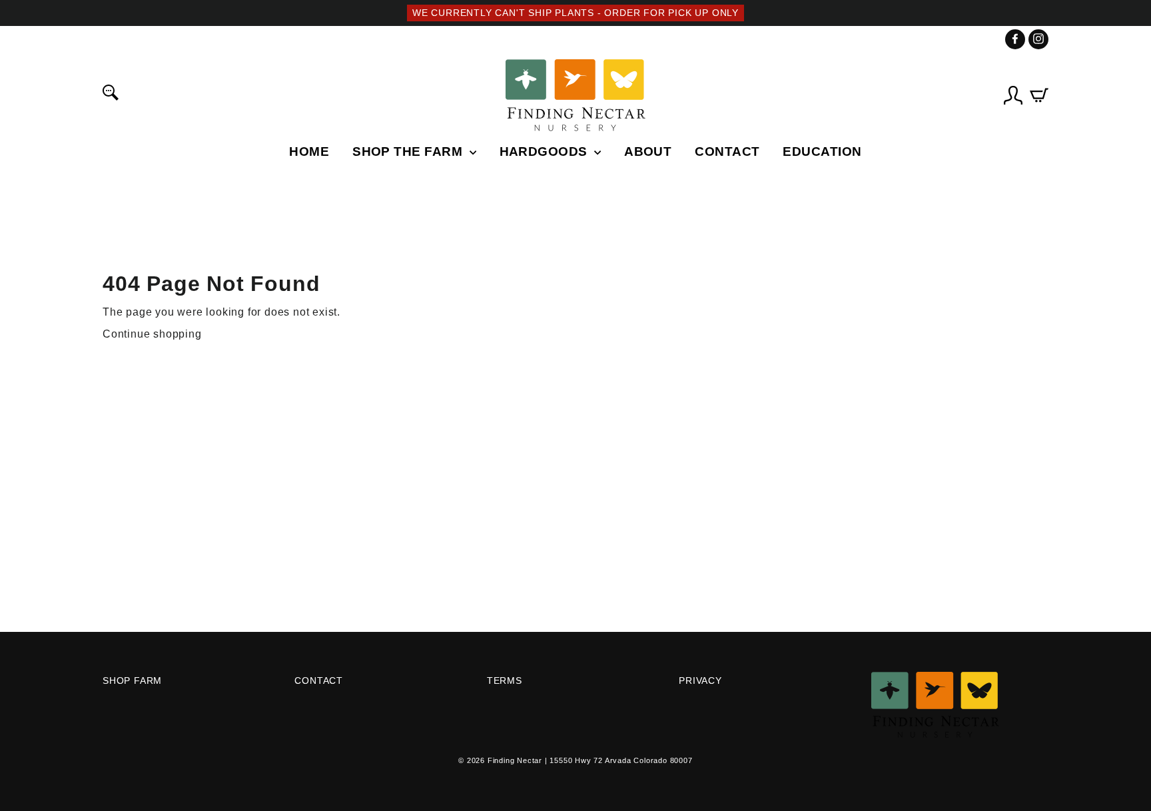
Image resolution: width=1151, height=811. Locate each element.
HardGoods (545, 151)
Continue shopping (152, 334)
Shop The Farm (409, 151)
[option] (575, 13)
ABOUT (647, 151)
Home (309, 151)
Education (822, 151)
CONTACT (727, 151)
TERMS (504, 681)
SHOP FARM (132, 681)
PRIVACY (700, 681)
